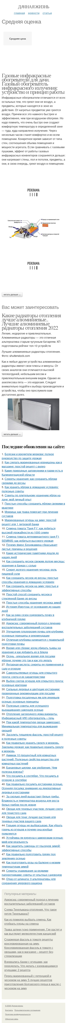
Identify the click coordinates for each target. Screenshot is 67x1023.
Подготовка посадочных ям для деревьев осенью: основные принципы (30, 699)
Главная (19, 13)
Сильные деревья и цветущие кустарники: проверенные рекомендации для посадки (31, 691)
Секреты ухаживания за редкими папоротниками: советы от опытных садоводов (32, 873)
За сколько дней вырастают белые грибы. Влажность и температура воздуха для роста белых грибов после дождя (30, 800)
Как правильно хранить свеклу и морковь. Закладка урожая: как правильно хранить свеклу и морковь (33, 747)
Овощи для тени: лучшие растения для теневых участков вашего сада (29, 819)
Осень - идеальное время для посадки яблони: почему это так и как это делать (28, 658)
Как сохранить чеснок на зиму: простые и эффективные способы (30, 588)
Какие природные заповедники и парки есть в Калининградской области (32, 473)
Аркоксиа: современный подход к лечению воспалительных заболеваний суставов (31, 625)
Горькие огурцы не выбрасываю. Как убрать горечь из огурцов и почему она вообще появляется (32, 829)
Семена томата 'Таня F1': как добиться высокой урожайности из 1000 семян (28, 530)
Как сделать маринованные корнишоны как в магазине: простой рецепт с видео (32, 464)
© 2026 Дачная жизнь (14, 1005)
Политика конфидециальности (18, 1014)
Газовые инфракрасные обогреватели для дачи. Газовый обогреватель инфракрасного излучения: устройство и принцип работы (33, 83)
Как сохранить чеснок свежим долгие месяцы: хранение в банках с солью (33, 563)
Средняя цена (17, 38)
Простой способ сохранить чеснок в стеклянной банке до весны (27, 596)
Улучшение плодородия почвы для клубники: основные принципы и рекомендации (33, 633)
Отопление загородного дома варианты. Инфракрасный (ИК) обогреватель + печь (30, 716)
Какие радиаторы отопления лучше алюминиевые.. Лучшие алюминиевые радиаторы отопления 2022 (31, 321)
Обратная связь (11, 1019)
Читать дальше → (12, 294)
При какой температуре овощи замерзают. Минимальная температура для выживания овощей (31, 726)
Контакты (9, 1010)
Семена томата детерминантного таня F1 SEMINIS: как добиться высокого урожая (30, 539)
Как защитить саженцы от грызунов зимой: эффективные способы (31, 848)
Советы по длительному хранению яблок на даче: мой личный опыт (31, 497)
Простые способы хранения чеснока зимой (33, 602)
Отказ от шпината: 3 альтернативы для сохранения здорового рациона (29, 881)
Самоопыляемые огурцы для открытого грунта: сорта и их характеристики (29, 675)
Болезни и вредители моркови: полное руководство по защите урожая (28, 456)
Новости (34, 13)
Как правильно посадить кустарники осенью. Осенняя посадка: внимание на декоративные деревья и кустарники (32, 788)
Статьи (47, 13)
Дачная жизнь (33, 6)
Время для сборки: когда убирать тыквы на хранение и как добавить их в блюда (31, 650)
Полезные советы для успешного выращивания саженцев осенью (25, 708)
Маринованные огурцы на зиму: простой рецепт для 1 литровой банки (29, 522)
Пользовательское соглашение (27, 1010)
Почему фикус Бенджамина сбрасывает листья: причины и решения (29, 547)
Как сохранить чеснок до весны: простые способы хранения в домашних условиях (30, 580)
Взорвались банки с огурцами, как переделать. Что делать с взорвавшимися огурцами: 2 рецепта (31, 966)
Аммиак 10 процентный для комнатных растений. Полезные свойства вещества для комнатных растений (30, 759)
